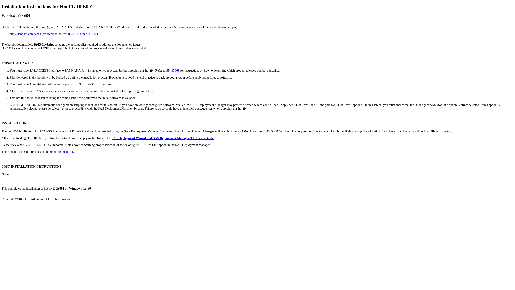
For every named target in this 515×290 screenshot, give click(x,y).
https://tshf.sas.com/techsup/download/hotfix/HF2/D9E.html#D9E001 (54, 34)
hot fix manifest (63, 151)
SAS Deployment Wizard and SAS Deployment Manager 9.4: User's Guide (163, 138)
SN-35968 (172, 70)
